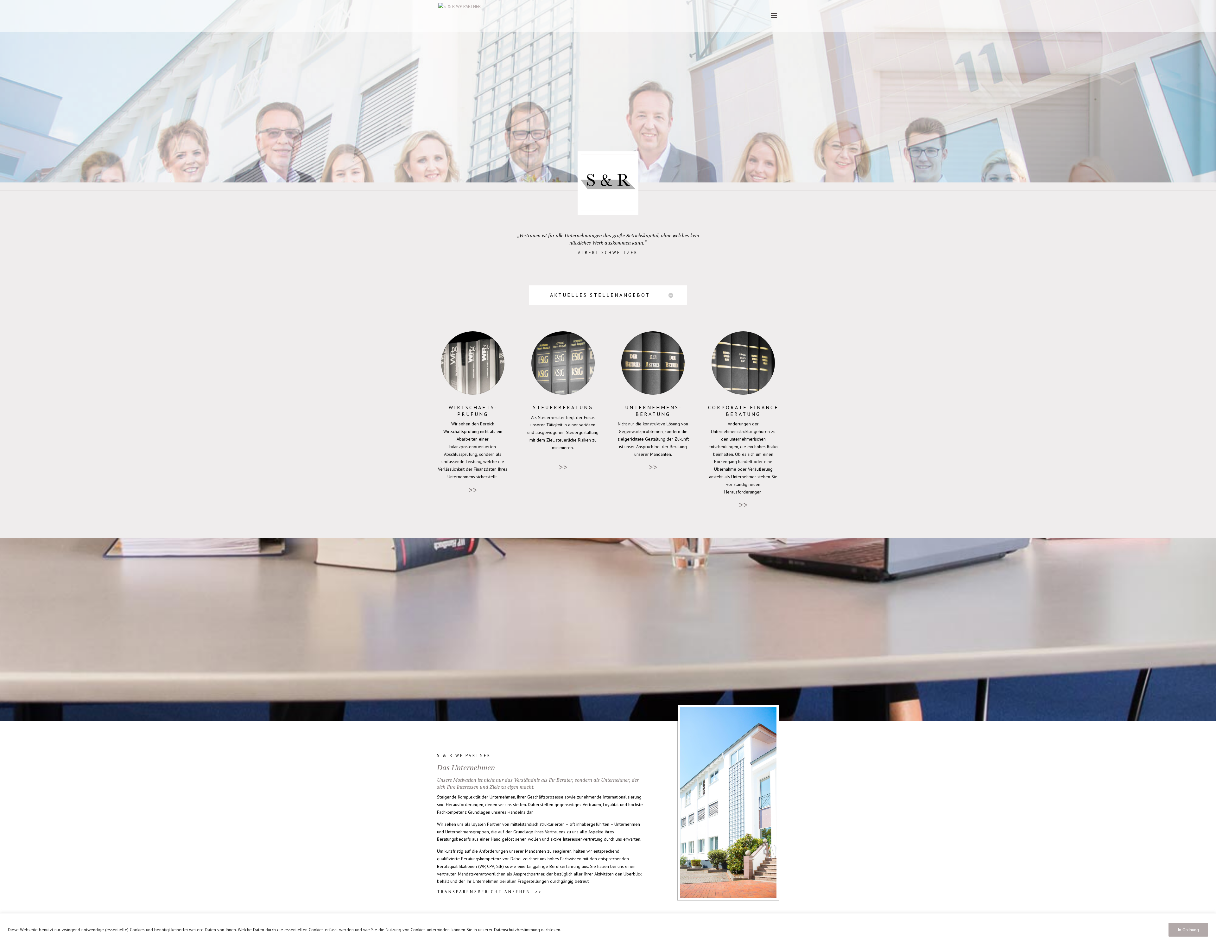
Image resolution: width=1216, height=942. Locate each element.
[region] (608, 927)
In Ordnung (1188, 929)
